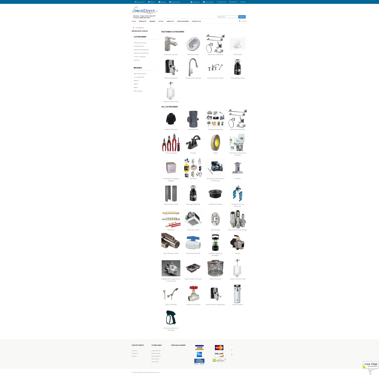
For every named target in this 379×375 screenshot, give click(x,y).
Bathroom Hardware (141, 53)
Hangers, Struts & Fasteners (237, 205)
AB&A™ (136, 81)
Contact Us (135, 353)
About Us (134, 350)
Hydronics (171, 230)
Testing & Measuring (141, 50)
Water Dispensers (171, 78)
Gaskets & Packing (215, 204)
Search (242, 17)
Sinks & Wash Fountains (193, 279)
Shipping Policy (156, 356)
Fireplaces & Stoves (171, 204)
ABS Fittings (138, 91)
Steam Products (215, 279)
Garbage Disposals (238, 78)
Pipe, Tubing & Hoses (171, 253)
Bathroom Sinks (193, 54)
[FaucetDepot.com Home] (145, 9)
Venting (237, 178)
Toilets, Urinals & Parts (171, 101)
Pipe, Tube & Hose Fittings (237, 230)
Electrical (193, 178)
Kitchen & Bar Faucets (193, 78)
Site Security (155, 362)
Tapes (215, 153)
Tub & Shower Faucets (215, 78)
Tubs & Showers (171, 304)
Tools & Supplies (140, 57)
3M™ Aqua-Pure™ (140, 74)
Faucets (137, 60)
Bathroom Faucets (171, 54)
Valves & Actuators (193, 304)
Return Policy (155, 359)
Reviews (134, 356)
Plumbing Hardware (193, 253)
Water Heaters (237, 304)
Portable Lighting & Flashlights (215, 254)
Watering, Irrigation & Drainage (171, 329)
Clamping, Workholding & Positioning (215, 179)
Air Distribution (139, 46)
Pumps (237, 253)
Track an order (156, 353)
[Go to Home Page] (133, 28)
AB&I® (136, 84)
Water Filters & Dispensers (215, 304)
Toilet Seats (237, 54)
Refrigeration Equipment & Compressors (171, 280)
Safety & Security (140, 43)
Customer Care (156, 350)
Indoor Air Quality (193, 230)
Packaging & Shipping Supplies (171, 179)
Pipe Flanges (215, 230)
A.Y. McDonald (139, 77)
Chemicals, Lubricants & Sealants (237, 154)
